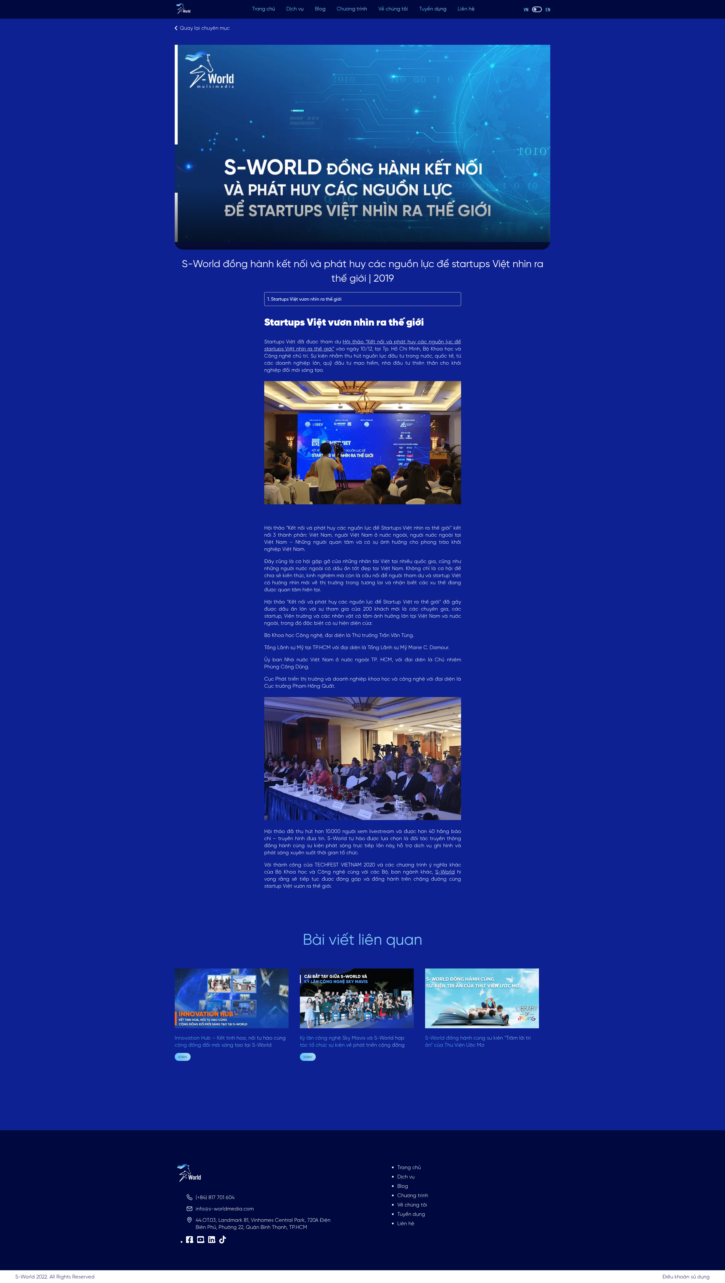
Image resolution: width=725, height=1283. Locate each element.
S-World (445, 871)
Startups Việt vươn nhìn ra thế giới (306, 299)
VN (526, 9)
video (182, 1056)
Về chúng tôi (393, 8)
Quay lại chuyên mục (205, 27)
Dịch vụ (295, 8)
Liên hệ (466, 8)
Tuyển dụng (432, 8)
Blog (320, 8)
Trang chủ (263, 8)
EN (547, 9)
